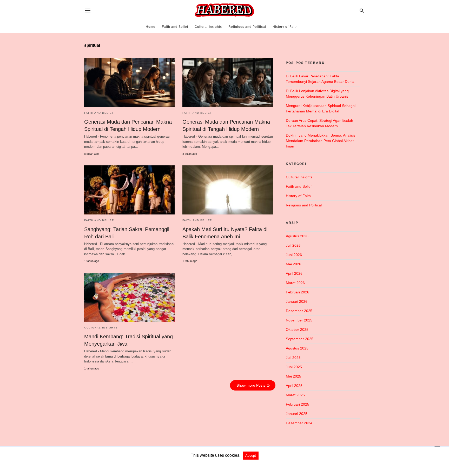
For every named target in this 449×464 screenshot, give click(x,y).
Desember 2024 (299, 423)
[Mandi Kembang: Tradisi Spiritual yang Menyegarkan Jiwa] (129, 297)
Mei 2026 (293, 264)
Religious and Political (247, 27)
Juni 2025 (294, 367)
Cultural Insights (208, 27)
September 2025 (299, 339)
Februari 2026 (297, 292)
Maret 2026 (295, 283)
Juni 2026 (294, 255)
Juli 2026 (293, 245)
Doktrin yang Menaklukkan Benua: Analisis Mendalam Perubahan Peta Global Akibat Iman (320, 140)
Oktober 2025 (297, 329)
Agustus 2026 (297, 236)
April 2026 (294, 273)
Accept (250, 456)
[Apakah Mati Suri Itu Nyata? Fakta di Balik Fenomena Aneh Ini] (227, 189)
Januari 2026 (296, 301)
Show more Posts (250, 385)
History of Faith (285, 27)
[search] (362, 11)
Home (150, 27)
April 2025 (294, 386)
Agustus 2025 (297, 348)
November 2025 (299, 320)
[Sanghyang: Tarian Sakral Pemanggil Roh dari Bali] (129, 189)
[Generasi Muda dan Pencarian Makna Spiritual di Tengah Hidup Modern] (129, 82)
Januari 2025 (296, 414)
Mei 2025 (293, 376)
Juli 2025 (293, 357)
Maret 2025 (295, 395)
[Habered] (224, 10)
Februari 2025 (297, 404)
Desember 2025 (299, 311)
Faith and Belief (175, 27)
